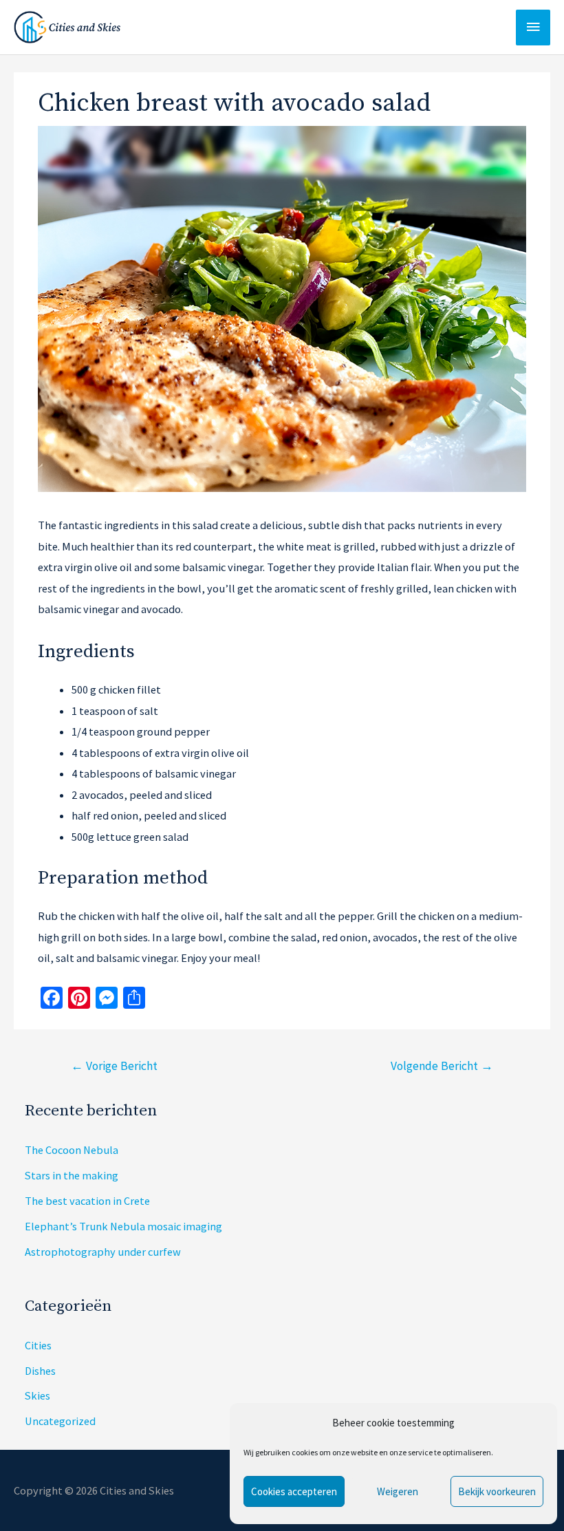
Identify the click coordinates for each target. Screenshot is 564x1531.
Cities (38, 1345)
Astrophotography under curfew (103, 1252)
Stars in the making (71, 1175)
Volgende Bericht (442, 1065)
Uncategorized (60, 1421)
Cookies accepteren (294, 1491)
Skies (37, 1395)
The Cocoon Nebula (71, 1150)
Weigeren (397, 1491)
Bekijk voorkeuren (497, 1491)
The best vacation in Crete (87, 1201)
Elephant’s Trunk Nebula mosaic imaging (123, 1226)
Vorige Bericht (114, 1065)
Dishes (40, 1371)
